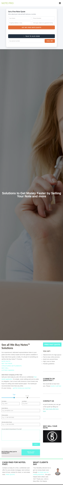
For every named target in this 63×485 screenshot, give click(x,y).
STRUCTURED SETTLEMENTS (12, 366)
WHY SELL (5, 368)
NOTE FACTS (6, 361)
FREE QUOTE (10, 474)
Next (36, 444)
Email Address (5, 408)
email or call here (56, 386)
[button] (59, 3)
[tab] (14, 396)
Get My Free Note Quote (31, 27)
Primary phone (5, 415)
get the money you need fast (22, 388)
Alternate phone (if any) (7, 422)
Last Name (24, 401)
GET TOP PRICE (7, 363)
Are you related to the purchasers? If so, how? (12, 429)
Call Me (50, 41)
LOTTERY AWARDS (8, 370)
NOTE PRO (8, 3)
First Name (4, 401)
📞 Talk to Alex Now (31, 36)
